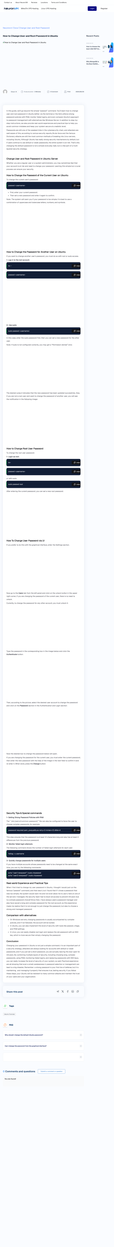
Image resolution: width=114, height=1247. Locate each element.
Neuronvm (7, 28)
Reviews (34, 2)
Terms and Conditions (58, 2)
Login (92, 8)
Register (104, 8)
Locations (44, 2)
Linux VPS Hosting (48, 8)
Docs (15, 28)
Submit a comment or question (51, 1071)
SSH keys (74, 958)
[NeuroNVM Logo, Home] (11, 9)
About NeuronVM (21, 2)
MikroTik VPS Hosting (30, 8)
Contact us (8, 2)
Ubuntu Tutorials (9, 1014)
